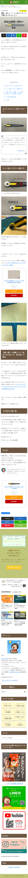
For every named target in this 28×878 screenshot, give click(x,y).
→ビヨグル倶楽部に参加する (14, 783)
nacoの (20, 724)
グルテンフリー (7, 704)
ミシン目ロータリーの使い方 (13, 89)
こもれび (13, 875)
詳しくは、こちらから (14, 567)
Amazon (13, 291)
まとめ (6, 100)
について (20, 717)
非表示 (16, 82)
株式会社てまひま (15, 672)
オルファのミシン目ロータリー (13, 85)
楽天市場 (13, 295)
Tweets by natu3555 (14, 867)
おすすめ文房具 (6, 513)
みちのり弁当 (5, 658)
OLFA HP (20, 150)
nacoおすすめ (7, 724)
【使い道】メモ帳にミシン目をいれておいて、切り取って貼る (13, 92)
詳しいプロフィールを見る (9, 680)
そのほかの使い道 (10, 97)
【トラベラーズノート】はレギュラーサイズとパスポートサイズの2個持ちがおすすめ (13, 386)
